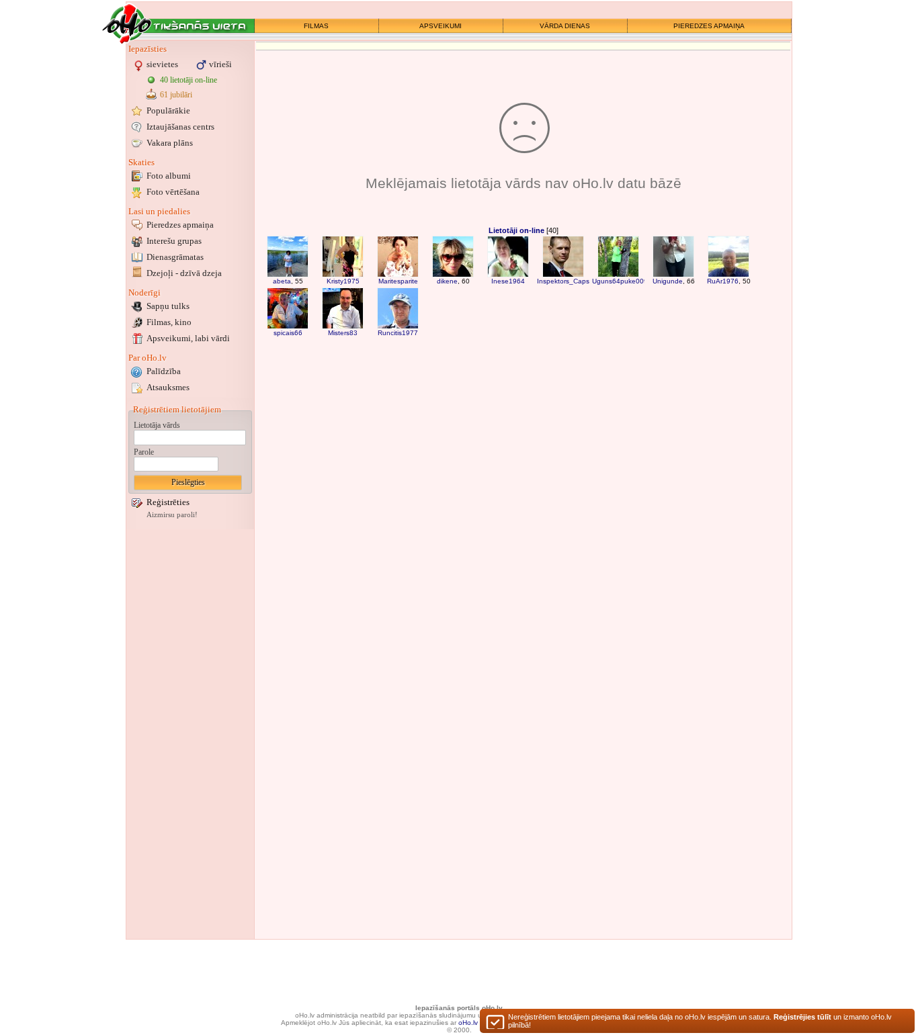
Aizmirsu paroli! (172, 515)
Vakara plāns (170, 143)
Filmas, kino (169, 322)
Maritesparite (398, 281)
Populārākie (168, 110)
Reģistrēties (168, 502)
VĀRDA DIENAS (565, 26)
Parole (144, 452)
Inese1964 (508, 281)
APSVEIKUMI (440, 26)
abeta (282, 281)
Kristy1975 (343, 281)
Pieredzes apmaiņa (180, 225)
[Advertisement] (190, 734)
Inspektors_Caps (563, 281)
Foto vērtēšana (173, 192)
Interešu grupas (174, 241)
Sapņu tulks (168, 306)
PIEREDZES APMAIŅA (709, 26)
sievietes (162, 64)
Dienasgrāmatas (175, 257)
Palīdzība (164, 371)
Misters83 (343, 332)
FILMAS (316, 26)
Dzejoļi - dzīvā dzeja (184, 273)
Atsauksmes (168, 387)
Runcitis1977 (398, 332)
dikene (447, 281)
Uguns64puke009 (620, 281)
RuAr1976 (723, 281)
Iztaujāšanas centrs (180, 127)
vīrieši (220, 64)
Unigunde (668, 281)
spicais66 (288, 332)
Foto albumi (169, 176)
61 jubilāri (176, 94)
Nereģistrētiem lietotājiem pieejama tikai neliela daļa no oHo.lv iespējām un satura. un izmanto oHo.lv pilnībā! (700, 1021)
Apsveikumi (188, 338)
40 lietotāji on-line (188, 80)
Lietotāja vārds (157, 425)
